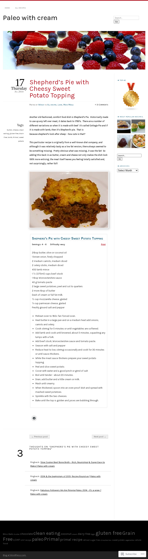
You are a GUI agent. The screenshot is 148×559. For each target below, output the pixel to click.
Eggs (93, 534)
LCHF (16, 539)
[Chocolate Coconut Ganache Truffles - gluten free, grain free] (124, 141)
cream (74, 534)
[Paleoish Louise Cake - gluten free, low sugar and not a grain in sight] (124, 126)
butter (9, 130)
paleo (37, 539)
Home (7, 8)
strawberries (106, 540)
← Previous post (39, 436)
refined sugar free (91, 540)
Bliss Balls (8, 534)
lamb (10, 137)
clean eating (46, 533)
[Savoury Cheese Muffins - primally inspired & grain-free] (138, 126)
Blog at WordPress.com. (14, 555)
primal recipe (71, 540)
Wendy (41, 104)
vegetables (130, 540)
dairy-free (84, 534)
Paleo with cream (30, 18)
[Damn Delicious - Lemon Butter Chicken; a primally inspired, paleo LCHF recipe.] (138, 141)
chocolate (26, 534)
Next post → (100, 436)
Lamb (60, 104)
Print (103, 244)
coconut (66, 534)
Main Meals (68, 104)
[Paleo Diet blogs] (131, 110)
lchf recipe (26, 540)
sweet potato (118, 540)
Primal (15, 137)
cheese (15, 130)
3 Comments (102, 104)
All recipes (20, 8)
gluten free (14, 133)
